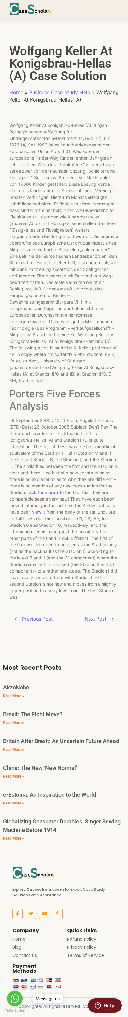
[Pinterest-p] (58, 914)
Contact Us (24, 955)
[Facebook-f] (17, 914)
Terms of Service (85, 955)
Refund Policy (81, 939)
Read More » (13, 696)
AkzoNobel (17, 687)
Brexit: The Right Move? (32, 714)
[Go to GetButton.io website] (15, 1011)
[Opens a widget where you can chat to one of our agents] (105, 1006)
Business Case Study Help (59, 92)
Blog (16, 947)
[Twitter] (31, 914)
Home (16, 92)
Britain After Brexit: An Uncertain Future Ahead (61, 741)
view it (38, 512)
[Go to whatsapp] (15, 998)
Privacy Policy (81, 947)
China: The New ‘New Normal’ (40, 768)
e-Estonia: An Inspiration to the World (49, 794)
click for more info (45, 492)
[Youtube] (44, 914)
